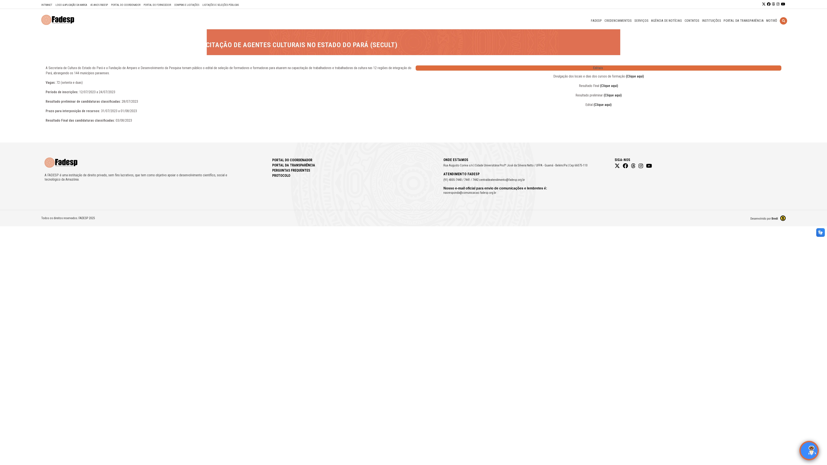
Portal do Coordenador (125, 4)
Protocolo (281, 176)
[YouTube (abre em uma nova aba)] (783, 4)
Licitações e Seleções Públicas (220, 4)
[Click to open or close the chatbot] (809, 450)
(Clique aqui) (635, 76)
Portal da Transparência (293, 165)
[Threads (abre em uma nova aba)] (773, 4)
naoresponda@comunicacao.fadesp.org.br (469, 192)
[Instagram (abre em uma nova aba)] (778, 4)
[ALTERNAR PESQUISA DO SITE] (783, 26)
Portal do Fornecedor (157, 4)
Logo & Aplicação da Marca (71, 4)
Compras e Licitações (186, 4)
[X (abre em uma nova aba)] (763, 4)
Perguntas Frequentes (291, 170)
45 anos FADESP (99, 4)
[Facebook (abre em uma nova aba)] (768, 4)
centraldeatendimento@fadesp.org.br (502, 179)
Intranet (46, 4)
